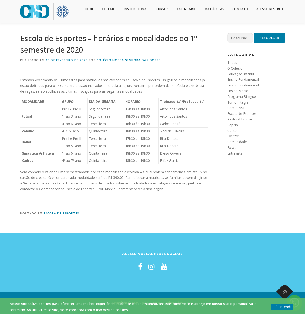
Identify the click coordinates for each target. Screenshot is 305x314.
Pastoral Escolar (239, 119)
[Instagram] (151, 266)
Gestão (233, 130)
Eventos (233, 136)
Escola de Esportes (61, 213)
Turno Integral (238, 102)
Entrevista (235, 153)
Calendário (187, 9)
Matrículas (214, 9)
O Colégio (235, 68)
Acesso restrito (270, 9)
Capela (232, 125)
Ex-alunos (234, 147)
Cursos (162, 9)
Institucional (136, 9)
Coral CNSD (236, 107)
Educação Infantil (240, 74)
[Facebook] (140, 266)
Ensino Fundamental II (244, 85)
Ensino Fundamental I (244, 79)
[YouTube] (164, 266)
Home (89, 9)
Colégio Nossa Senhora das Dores (129, 60)
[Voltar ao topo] (284, 291)
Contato (240, 9)
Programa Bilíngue (241, 96)
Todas (232, 62)
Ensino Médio (237, 91)
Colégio (109, 9)
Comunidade (237, 142)
